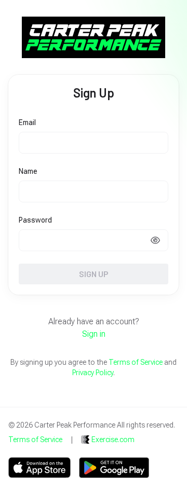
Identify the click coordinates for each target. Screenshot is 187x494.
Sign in (93, 334)
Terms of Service (136, 362)
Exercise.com (113, 439)
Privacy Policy (92, 372)
